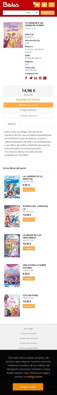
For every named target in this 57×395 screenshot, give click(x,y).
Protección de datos (28, 343)
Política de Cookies (28, 333)
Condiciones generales (28, 348)
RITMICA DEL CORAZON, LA (35, 207)
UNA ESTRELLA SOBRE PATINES (34, 266)
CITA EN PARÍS (30, 295)
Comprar (29, 189)
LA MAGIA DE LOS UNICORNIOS (32, 236)
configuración (34, 376)
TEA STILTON (30, 28)
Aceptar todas (28, 386)
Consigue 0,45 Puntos (28, 110)
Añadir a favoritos (29, 115)
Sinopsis (12, 124)
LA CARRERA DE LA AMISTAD (33, 177)
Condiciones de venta (29, 338)
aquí (45, 373)
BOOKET (29, 37)
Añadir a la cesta (28, 104)
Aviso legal (28, 328)
